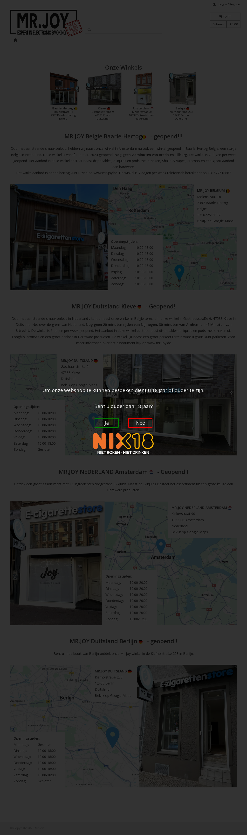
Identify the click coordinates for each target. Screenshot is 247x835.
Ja (107, 423)
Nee (140, 423)
